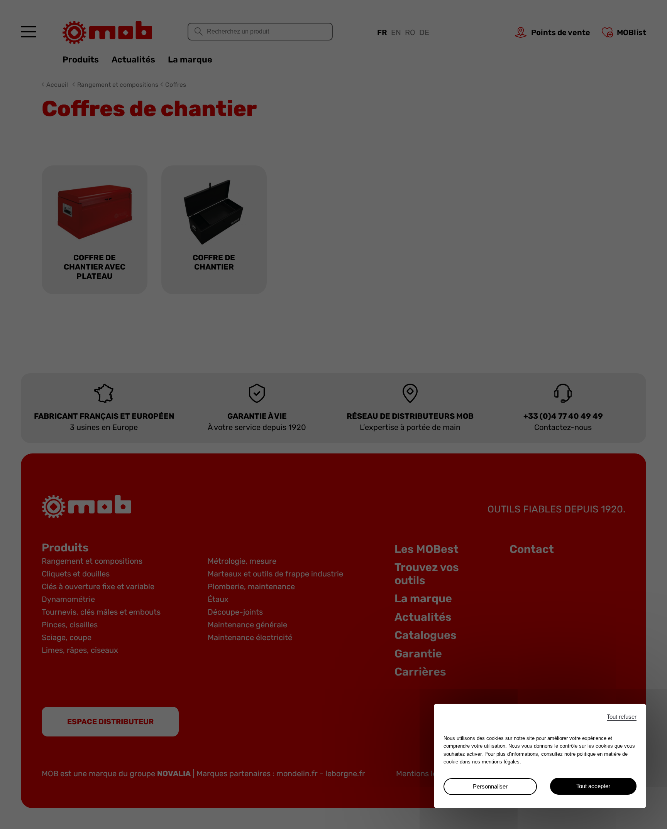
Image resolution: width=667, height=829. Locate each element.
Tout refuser (622, 716)
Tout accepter (593, 786)
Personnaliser (490, 786)
